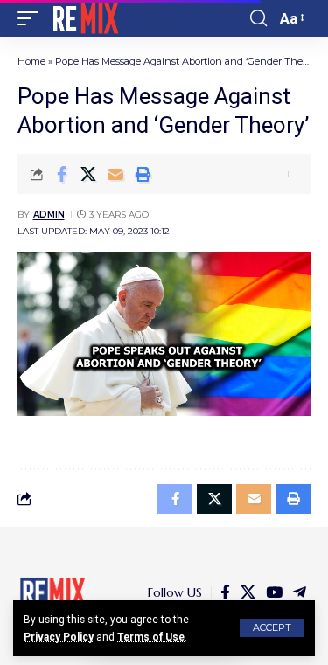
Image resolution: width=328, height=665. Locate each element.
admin (49, 214)
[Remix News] (84, 18)
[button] (272, 628)
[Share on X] (88, 174)
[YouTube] (274, 593)
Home (31, 61)
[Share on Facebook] (61, 174)
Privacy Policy (59, 637)
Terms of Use (151, 637)
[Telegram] (300, 593)
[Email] (115, 174)
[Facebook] (225, 593)
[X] (248, 593)
